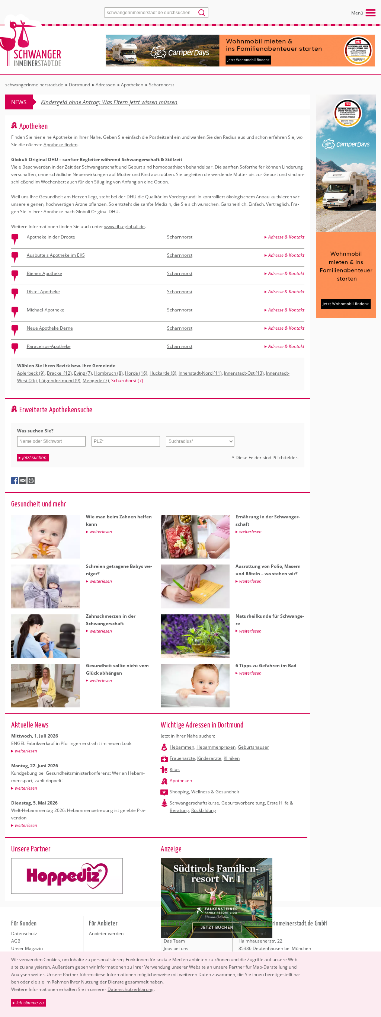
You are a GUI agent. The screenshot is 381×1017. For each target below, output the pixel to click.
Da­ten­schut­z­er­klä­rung (131, 989)
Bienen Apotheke (44, 273)
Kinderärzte (209, 758)
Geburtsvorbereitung (243, 803)
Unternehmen (178, 933)
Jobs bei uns (176, 948)
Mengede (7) (96, 380)
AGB (15, 941)
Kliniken (232, 758)
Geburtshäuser (253, 747)
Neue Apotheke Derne (50, 328)
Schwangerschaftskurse (194, 803)
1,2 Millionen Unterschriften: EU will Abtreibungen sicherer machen (123, 102)
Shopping (179, 792)
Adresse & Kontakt (286, 237)
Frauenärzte (182, 758)
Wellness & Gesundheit (215, 792)
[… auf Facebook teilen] (15, 480)
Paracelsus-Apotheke (49, 346)
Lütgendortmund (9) (59, 380)
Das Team (174, 941)
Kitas (175, 769)
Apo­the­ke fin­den (60, 144)
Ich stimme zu (30, 1002)
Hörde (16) (136, 373)
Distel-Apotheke (43, 291)
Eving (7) (83, 373)
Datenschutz (24, 933)
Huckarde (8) (163, 373)
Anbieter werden (106, 933)
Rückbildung (203, 810)
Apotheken (181, 780)
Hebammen (182, 747)
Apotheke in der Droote (51, 237)
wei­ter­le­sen (26, 751)
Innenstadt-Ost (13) (244, 373)
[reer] (67, 876)
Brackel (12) (59, 373)
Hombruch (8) (108, 373)
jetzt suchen (34, 457)
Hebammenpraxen (216, 747)
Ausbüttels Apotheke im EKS (56, 255)
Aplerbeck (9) (31, 373)
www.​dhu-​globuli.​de (124, 226)
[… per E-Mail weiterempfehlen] (23, 480)
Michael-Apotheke (45, 310)
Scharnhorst (179, 237)
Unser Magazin (27, 948)
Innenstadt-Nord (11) (200, 373)
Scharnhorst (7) (127, 380)
